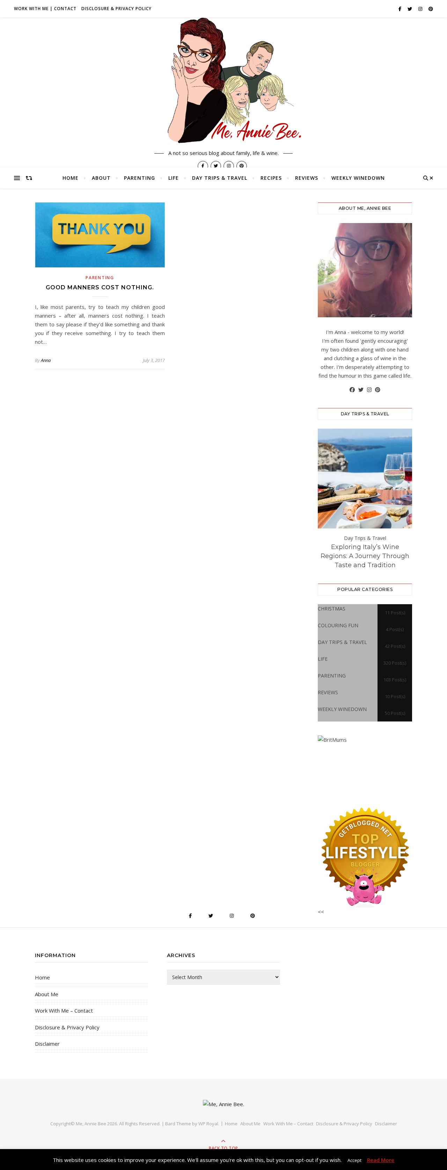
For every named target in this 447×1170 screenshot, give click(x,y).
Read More (380, 1159)
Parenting (139, 178)
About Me (46, 994)
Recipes (271, 178)
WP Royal (208, 1123)
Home (71, 178)
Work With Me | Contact (45, 9)
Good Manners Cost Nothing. (100, 287)
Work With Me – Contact (64, 1010)
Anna (46, 360)
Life (173, 178)
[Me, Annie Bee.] (223, 81)
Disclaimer (47, 1043)
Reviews (306, 178)
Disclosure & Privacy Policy (116, 9)
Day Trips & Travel (219, 178)
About (101, 178)
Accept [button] (354, 1160)
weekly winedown (358, 178)
